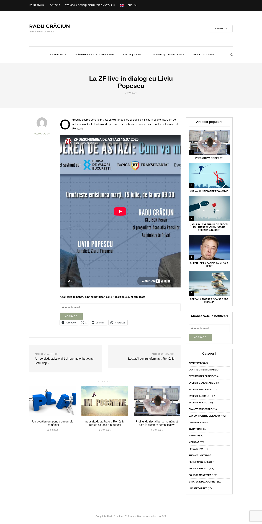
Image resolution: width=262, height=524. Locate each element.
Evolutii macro (198, 402)
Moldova (194, 442)
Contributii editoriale (202, 370)
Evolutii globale (199, 396)
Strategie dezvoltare (202, 482)
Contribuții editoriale (167, 54)
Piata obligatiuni (199, 455)
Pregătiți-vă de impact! (209, 158)
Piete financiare (199, 462)
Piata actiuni (196, 449)
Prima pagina (36, 5)
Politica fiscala (198, 468)
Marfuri (194, 435)
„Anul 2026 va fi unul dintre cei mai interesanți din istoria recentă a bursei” (209, 227)
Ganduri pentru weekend (204, 416)
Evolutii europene (200, 389)
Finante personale (200, 409)
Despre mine (57, 54)
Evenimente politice (201, 376)
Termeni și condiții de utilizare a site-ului (90, 5)
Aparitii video (197, 363)
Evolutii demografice (202, 383)
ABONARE (221, 29)
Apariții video (203, 54)
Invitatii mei (195, 429)
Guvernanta (196, 422)
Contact (55, 5)
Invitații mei (132, 54)
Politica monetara (200, 475)
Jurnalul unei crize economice (209, 191)
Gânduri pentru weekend (95, 54)
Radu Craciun (42, 134)
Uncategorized (198, 488)
